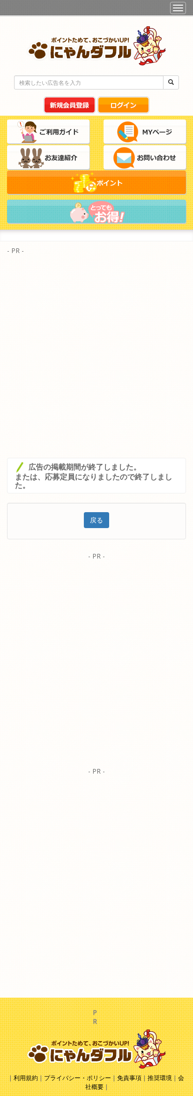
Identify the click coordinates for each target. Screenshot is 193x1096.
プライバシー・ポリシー (78, 1078)
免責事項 (129, 1078)
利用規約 (26, 1078)
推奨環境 (160, 1078)
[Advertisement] (96, 354)
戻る (96, 519)
